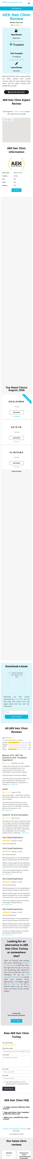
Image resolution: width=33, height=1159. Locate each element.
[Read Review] (16, 30)
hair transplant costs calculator (16, 975)
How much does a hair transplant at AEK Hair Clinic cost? (16, 1113)
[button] (29, 3)
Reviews (23, 1129)
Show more (14, 784)
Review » (9, 1155)
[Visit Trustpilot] (16, 44)
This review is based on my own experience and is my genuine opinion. (17, 1083)
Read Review (16, 35)
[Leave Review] (16, 63)
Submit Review (8, 1089)
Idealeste (9, 1153)
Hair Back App (13, 984)
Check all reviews (16, 471)
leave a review (19, 111)
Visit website (16, 416)
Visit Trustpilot (16, 53)
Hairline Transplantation (11, 1129)
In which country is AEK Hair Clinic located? (16, 1108)
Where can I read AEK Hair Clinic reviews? (15, 1118)
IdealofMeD (19, 699)
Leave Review (16, 67)
